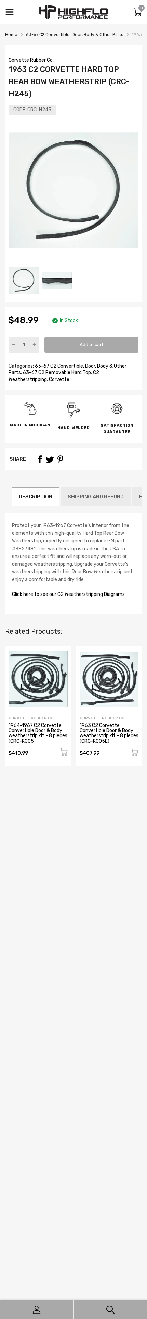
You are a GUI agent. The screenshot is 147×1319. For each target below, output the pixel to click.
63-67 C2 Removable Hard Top (56, 372)
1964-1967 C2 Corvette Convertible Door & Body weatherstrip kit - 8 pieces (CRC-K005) (38, 733)
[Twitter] (50, 459)
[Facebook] (40, 459)
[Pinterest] (60, 459)
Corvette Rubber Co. (31, 60)
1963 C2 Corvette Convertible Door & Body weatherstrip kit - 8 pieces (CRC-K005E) (109, 733)
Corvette (58, 379)
